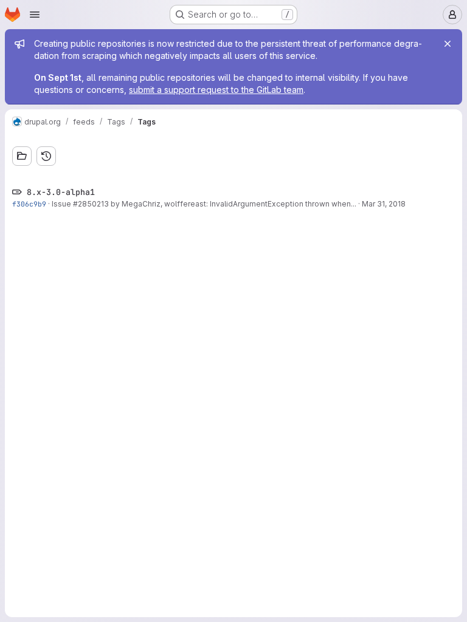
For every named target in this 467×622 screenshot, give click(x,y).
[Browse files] (22, 156)
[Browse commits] (46, 156)
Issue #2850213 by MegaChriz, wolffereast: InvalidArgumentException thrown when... (204, 203)
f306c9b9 (29, 203)
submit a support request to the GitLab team (216, 89)
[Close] (447, 43)
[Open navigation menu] (34, 14)
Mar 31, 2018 (384, 203)
